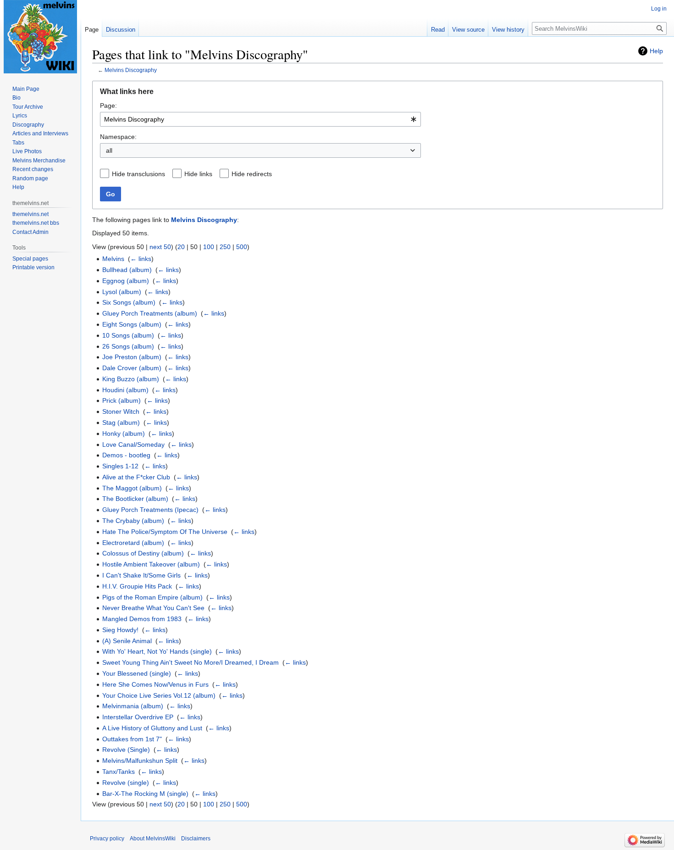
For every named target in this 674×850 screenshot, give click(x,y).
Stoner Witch (120, 411)
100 (208, 246)
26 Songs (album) (128, 346)
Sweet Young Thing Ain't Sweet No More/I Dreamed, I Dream (190, 662)
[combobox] (260, 119)
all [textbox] (109, 150)
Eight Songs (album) (131, 324)
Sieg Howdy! (120, 629)
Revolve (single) (125, 782)
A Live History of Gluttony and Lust (152, 728)
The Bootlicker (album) (135, 498)
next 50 (160, 246)
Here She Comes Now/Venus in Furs (155, 684)
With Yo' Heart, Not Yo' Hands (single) (157, 651)
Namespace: (118, 136)
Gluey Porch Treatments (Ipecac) (150, 509)
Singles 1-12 (120, 466)
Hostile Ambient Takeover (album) (151, 564)
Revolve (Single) (126, 749)
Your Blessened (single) (136, 673)
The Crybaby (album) (133, 520)
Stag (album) (121, 422)
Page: (108, 105)
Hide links (198, 174)
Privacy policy (107, 838)
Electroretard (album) (133, 542)
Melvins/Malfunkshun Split (139, 760)
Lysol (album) (121, 291)
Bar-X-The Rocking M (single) (145, 793)
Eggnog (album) (125, 280)
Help (656, 51)
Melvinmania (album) (132, 706)
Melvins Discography (131, 70)
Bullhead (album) (127, 269)
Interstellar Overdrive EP (137, 717)
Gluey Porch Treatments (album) (149, 313)
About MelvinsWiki (153, 838)
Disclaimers (195, 838)
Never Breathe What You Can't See (153, 607)
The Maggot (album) (132, 488)
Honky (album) (123, 433)
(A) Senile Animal (127, 640)
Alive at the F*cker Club (136, 477)
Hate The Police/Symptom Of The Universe (164, 531)
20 (181, 246)
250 (225, 246)
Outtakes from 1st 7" (132, 739)
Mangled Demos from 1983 (142, 618)
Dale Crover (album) (131, 368)
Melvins (113, 258)
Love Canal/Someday (133, 444)
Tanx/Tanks (118, 771)
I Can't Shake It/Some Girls (141, 575)
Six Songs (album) (128, 302)
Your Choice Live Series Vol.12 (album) (158, 695)
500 (241, 246)
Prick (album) (121, 400)
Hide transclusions (138, 174)
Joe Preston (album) (131, 357)
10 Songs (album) (128, 335)
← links (140, 258)
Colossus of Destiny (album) (143, 553)
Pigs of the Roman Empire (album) (152, 597)
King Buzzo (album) (130, 379)
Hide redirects (252, 174)
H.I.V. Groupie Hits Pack (137, 586)
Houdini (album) (125, 390)
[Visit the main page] (40, 36)
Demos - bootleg (126, 455)
